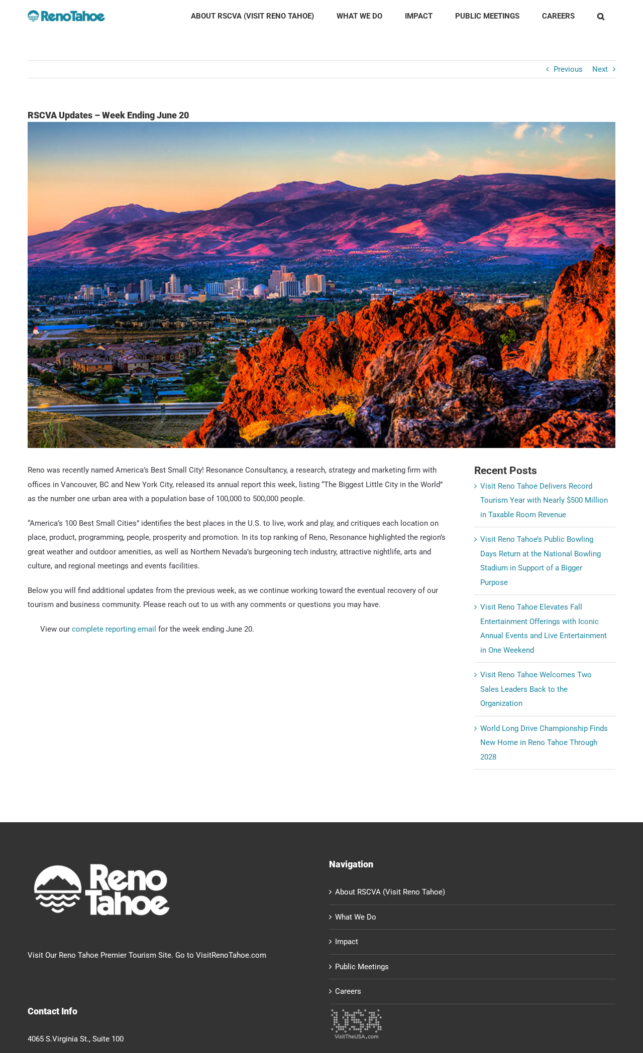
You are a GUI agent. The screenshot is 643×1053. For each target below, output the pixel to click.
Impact (346, 941)
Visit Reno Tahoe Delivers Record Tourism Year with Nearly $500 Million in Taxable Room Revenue (544, 500)
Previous (568, 69)
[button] (600, 16)
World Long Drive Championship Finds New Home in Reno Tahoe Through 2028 (544, 743)
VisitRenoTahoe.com (231, 955)
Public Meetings (362, 966)
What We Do (355, 917)
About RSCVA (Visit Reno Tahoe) (390, 891)
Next (600, 69)
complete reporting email (114, 629)
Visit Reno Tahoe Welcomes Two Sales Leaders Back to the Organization (536, 689)
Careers (348, 991)
